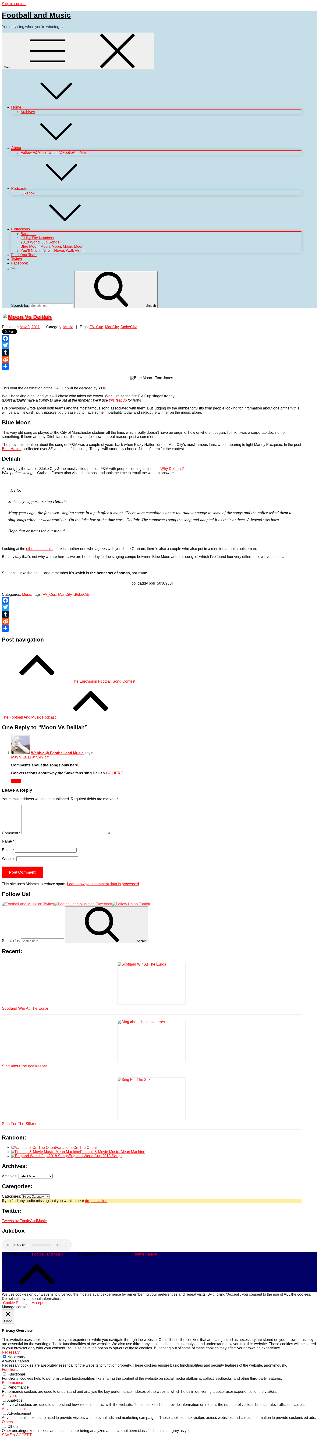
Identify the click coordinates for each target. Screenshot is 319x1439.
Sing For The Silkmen (20, 1124)
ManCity (112, 327)
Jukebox (28, 193)
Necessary (16, 1357)
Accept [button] (37, 1303)
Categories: (11, 1196)
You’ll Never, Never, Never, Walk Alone (53, 251)
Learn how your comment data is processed (103, 884)
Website (8, 859)
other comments (39, 549)
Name (8, 841)
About (16, 148)
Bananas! (28, 234)
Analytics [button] (9, 1396)
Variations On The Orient (76, 1148)
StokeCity (129, 327)
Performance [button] (12, 1383)
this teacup (118, 400)
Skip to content (14, 4)
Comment (11, 833)
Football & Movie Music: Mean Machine (112, 1152)
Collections (20, 229)
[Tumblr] (151, 352)
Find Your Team (24, 255)
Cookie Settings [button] (16, 1303)
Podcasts (19, 188)
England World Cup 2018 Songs (95, 1156)
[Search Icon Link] (13, 269)
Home (16, 107)
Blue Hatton (11, 449)
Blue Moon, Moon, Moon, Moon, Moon (52, 246)
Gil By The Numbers (37, 238)
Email (8, 850)
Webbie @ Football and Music (57, 753)
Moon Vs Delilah (30, 317)
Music (68, 327)
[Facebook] (151, 338)
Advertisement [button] (14, 1409)
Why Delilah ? (172, 469)
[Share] (151, 366)
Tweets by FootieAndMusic (24, 1221)
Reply (16, 781)
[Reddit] (151, 359)
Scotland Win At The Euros (25, 1008)
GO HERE (114, 773)
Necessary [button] (11, 1352)
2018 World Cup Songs (40, 242)
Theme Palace (145, 1254)
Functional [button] (10, 1370)
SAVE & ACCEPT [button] (17, 1435)
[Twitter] (151, 345)
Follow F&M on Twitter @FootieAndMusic (55, 153)
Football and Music (36, 15)
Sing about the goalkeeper (24, 1066)
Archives (28, 112)
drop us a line (96, 1201)
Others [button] (7, 1422)
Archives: (9, 1176)
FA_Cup (96, 327)
